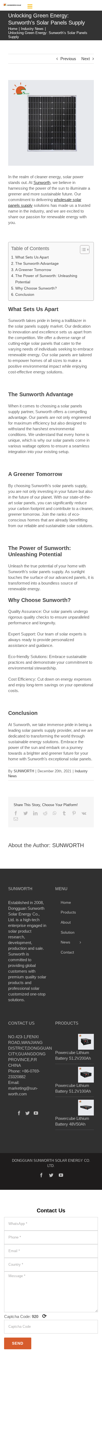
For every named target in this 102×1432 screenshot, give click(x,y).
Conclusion (24, 294)
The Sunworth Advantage (37, 263)
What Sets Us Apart (32, 257)
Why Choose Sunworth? (36, 288)
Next (85, 58)
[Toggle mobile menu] (30, 6)
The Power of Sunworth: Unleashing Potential (46, 279)
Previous (68, 58)
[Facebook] (19, 1113)
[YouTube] (36, 1113)
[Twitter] (27, 1113)
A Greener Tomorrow (33, 270)
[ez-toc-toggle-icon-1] (82, 249)
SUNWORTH (24, 771)
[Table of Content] (84, 249)
